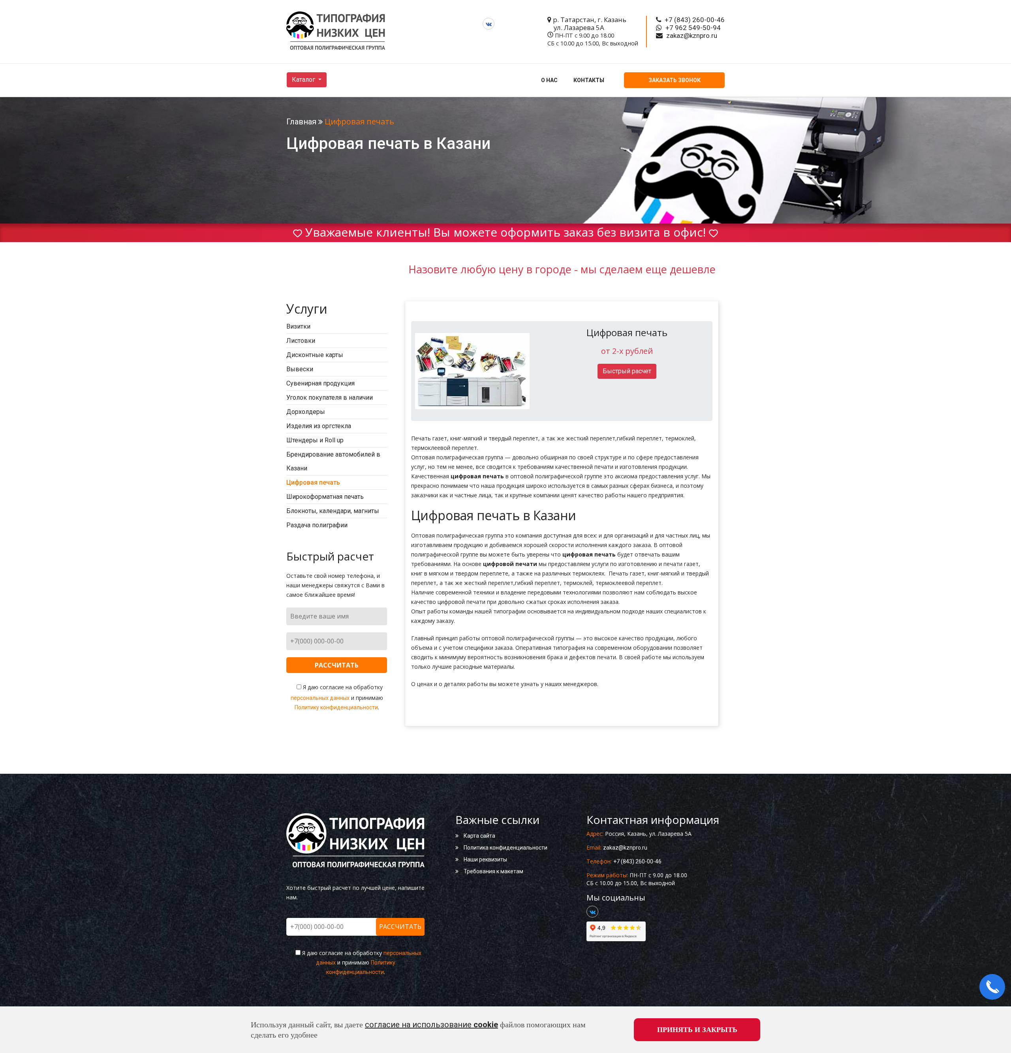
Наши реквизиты (484, 859)
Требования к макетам (492, 871)
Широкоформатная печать (325, 496)
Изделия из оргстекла (318, 426)
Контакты (588, 80)
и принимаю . (337, 697)
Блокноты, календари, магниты (332, 511)
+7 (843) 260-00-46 (637, 861)
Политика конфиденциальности (504, 847)
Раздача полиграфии (317, 525)
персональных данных (320, 698)
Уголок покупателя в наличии (329, 397)
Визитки (298, 326)
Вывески (299, 369)
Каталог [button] (304, 79)
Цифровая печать (313, 482)
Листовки (300, 340)
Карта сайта (478, 836)
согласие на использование (431, 1024)
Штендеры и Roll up (315, 440)
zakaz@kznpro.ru (625, 847)
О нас (549, 80)
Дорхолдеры (305, 412)
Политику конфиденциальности (336, 707)
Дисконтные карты (314, 355)
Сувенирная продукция (320, 383)
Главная (301, 121)
